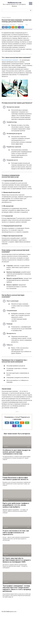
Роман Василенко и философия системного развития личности (15, 478)
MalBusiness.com (14, 3)
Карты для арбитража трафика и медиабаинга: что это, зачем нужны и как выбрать (16, 505)
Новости (20, 24)
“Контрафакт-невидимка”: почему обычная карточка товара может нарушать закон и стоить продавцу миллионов (17, 588)
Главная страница (6, 17)
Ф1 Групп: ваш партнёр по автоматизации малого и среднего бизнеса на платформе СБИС (17, 560)
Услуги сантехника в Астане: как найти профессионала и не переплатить (16, 532)
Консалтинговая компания (10, 60)
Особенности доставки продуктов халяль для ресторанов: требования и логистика (16, 452)
